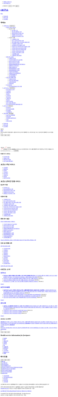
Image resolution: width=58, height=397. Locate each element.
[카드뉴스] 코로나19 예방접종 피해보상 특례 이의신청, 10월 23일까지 (20, 278)
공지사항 (8, 116)
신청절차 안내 (15, 39)
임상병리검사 (6, 263)
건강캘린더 (9, 111)
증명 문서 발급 (10, 57)
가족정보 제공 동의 (17, 55)
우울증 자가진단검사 (17, 34)
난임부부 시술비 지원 (17, 43)
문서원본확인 (12, 76)
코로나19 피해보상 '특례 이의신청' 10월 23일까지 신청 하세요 (18, 280)
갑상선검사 (6, 260)
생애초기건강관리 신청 (17, 36)
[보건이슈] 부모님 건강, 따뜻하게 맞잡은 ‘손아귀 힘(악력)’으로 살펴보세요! (22, 294)
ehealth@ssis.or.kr (5, 388)
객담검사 (5, 253)
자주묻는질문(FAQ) (11, 118)
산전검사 (5, 257)
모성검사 (5, 251)
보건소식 (10, 105)
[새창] (3, 361)
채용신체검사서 (13, 67)
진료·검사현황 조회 (11, 77)
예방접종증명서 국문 (14, 68)
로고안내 (5, 380)
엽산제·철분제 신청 (17, 31)
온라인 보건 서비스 (11, 27)
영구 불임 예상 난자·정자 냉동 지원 (20, 42)
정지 (8, 332)
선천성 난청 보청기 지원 (18, 52)
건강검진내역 (6, 248)
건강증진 (8, 91)
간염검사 (5, 250)
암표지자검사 (6, 256)
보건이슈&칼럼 (5, 287)
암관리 (8, 94)
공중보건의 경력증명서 (15, 73)
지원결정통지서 (13, 74)
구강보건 (8, 95)
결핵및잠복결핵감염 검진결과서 (17, 64)
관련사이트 (9, 121)
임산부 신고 (15, 30)
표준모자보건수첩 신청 (17, 33)
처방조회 (11, 83)
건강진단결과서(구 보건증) (15, 59)
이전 (2, 135)
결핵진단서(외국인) (14, 65)
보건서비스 (12, 88)
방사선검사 (6, 261)
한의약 (8, 99)
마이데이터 (9, 85)
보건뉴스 (8, 107)
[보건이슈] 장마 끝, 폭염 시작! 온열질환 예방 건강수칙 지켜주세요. (20, 297)
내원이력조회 (12, 82)
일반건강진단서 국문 (14, 61)
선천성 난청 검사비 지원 (18, 51)
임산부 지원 (6, 156)
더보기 (2, 284)
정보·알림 (11, 113)
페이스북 (5, 17)
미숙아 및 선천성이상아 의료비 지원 (21, 46)
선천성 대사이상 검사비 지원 (19, 48)
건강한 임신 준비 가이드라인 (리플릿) (12, 311)
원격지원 (5, 16)
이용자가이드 (12, 58)
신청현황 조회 (15, 54)
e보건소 (4, 10)
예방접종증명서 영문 (14, 70)
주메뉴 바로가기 (7, 1)
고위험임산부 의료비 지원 (18, 45)
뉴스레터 (5, 19)
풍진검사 (5, 259)
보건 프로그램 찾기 (11, 102)
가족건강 (8, 98)
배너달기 (5, 378)
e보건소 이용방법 (10, 115)
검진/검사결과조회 (13, 80)
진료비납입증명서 (13, 71)
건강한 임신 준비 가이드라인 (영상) (12, 313)
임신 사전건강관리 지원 (18, 40)
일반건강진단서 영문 (14, 62)
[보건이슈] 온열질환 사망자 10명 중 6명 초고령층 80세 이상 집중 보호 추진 (22, 296)
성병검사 (5, 254)
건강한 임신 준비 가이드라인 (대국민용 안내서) (15, 310)
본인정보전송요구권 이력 (15, 86)
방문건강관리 (9, 101)
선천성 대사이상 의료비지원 (19, 49)
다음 (5, 135)
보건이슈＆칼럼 (10, 109)
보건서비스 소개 (10, 89)
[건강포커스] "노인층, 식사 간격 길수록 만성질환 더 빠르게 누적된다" (20, 281)
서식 (7, 119)
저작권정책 (6, 375)
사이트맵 (5, 381)
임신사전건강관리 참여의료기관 (14, 104)
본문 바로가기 (6, 3)
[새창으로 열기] (29, 329)
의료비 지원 (6, 158)
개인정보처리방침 (7, 377)
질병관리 (8, 92)
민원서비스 (12, 25)
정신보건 (8, 97)
